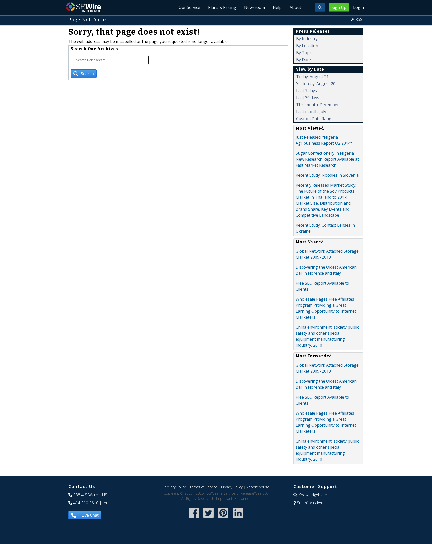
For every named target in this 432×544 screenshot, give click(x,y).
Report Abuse (258, 487)
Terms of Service (204, 487)
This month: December (317, 105)
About (295, 7)
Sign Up (339, 7)
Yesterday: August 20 (316, 83)
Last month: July (311, 111)
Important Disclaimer (233, 498)
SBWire (83, 7)
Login (358, 7)
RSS (359, 19)
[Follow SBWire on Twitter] (209, 518)
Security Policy (174, 487)
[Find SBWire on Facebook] (194, 518)
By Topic (304, 53)
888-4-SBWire (86, 495)
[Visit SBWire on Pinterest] (223, 518)
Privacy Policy (232, 487)
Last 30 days (307, 97)
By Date (303, 59)
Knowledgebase (312, 495)
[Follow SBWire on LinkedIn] (238, 518)
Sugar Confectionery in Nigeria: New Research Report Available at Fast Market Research (327, 159)
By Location (307, 45)
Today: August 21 (312, 77)
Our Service (189, 7)
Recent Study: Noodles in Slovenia (327, 175)
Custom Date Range (315, 119)
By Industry (307, 39)
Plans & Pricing (222, 7)
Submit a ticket (309, 503)
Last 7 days (306, 91)
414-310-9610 (86, 503)
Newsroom (254, 7)
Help (277, 7)
